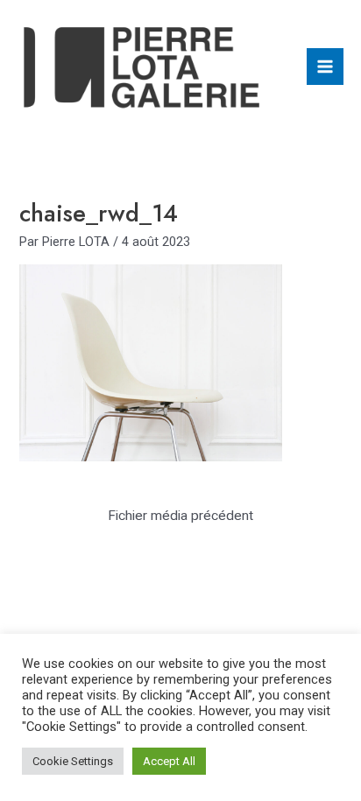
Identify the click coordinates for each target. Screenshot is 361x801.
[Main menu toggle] (325, 66)
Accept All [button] (169, 761)
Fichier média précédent (180, 515)
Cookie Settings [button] (72, 761)
